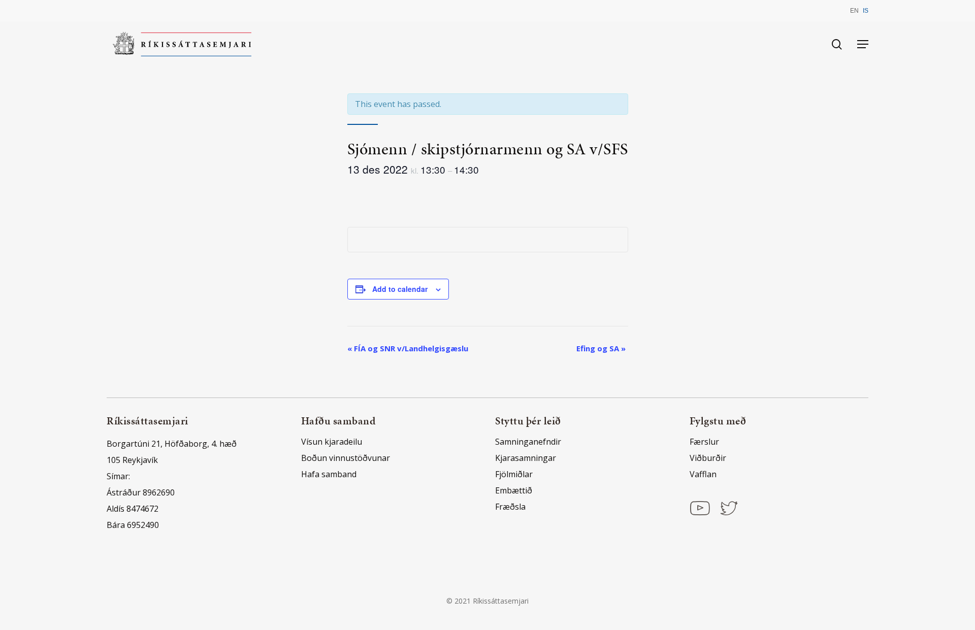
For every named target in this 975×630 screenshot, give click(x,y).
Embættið (513, 490)
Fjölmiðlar (514, 474)
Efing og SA (601, 348)
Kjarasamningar (525, 457)
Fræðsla (510, 506)
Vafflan (703, 474)
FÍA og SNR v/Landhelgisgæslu (407, 348)
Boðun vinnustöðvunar (345, 457)
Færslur (704, 441)
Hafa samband (328, 474)
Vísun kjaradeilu (331, 441)
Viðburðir (708, 457)
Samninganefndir (528, 441)
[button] (862, 44)
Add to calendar (400, 289)
